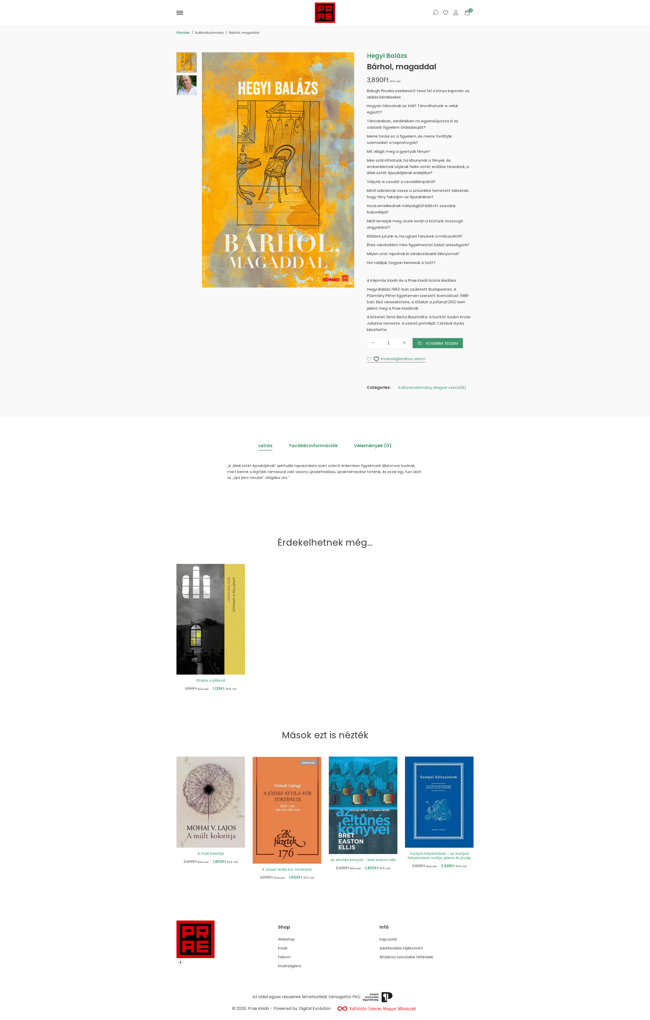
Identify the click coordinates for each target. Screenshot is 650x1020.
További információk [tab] (313, 445)
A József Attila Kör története (287, 869)
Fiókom (284, 957)
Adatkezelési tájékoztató (401, 948)
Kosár (283, 948)
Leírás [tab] (265, 445)
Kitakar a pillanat (210, 680)
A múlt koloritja (211, 853)
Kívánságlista (289, 965)
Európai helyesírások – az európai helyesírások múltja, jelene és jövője (439, 855)
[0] (467, 12)
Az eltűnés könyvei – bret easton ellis (363, 859)
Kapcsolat (388, 939)
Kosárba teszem (442, 343)
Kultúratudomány (414, 387)
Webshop (286, 939)
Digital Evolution (315, 1008)
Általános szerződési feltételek (406, 957)
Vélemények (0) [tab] (373, 445)
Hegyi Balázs (387, 56)
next (348, 170)
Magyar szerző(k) (449, 387)
